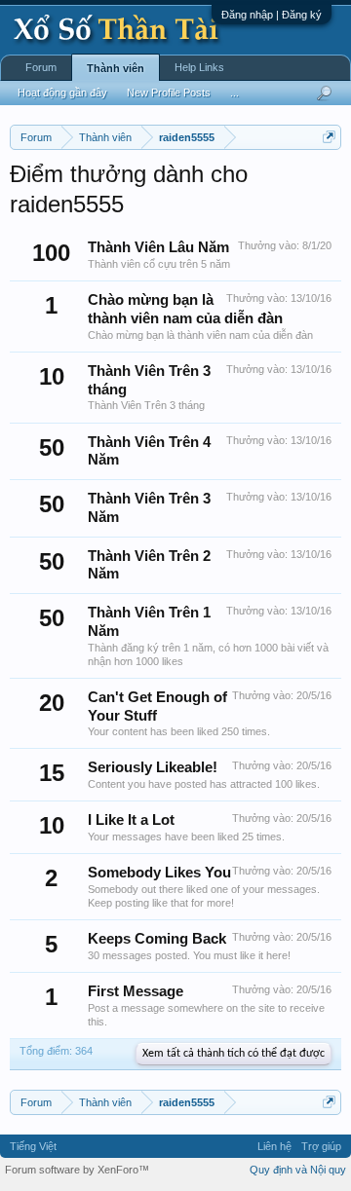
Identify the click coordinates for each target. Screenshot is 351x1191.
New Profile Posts (169, 92)
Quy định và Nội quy (298, 1169)
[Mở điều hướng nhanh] (329, 136)
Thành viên (115, 68)
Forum (41, 67)
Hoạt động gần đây (62, 92)
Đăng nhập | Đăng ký (271, 14)
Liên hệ (274, 1146)
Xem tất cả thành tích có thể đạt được (233, 1054)
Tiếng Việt (33, 1146)
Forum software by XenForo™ (77, 1169)
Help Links (199, 67)
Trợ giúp (321, 1146)
